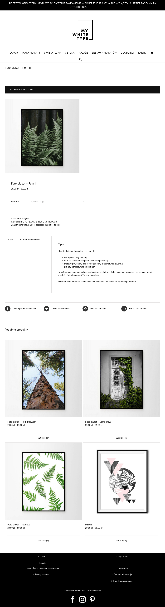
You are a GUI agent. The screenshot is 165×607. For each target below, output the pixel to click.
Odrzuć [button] (91, 7)
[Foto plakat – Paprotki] (43, 481)
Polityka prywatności (122, 581)
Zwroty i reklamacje (123, 574)
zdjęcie (57, 225)
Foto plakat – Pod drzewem (21, 421)
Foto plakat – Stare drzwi (98, 421)
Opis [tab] (10, 239)
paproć (31, 225)
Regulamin (123, 568)
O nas (42, 556)
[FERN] (121, 481)
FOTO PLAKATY (29, 222)
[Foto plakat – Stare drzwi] (121, 378)
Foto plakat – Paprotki (18, 524)
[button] (80, 59)
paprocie (40, 225)
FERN (88, 524)
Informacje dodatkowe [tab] (30, 239)
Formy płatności (42, 574)
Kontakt (42, 563)
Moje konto (123, 556)
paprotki (49, 225)
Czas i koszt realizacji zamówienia (43, 568)
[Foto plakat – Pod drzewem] (43, 378)
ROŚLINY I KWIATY (47, 222)
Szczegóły (44, 438)
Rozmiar (15, 201)
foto (25, 225)
